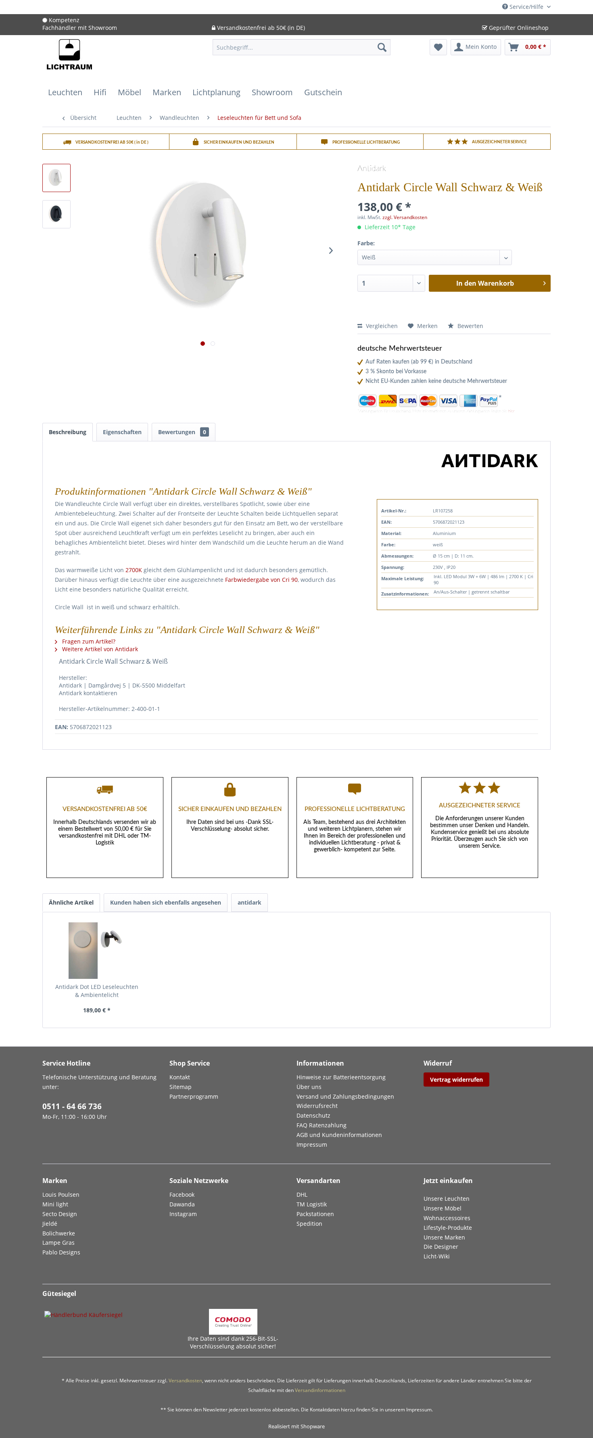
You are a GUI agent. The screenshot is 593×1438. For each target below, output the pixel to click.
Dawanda (182, 1204)
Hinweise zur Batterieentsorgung (341, 1077)
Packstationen (315, 1214)
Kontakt (179, 1077)
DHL (301, 1194)
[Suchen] (382, 47)
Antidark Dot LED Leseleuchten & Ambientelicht (96, 991)
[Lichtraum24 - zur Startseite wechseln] (69, 59)
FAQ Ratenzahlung (321, 1125)
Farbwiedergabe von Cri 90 (261, 579)
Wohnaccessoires (447, 1218)
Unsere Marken (444, 1237)
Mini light (55, 1204)
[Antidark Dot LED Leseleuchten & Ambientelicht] (97, 950)
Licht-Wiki (437, 1256)
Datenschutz (313, 1115)
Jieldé (49, 1223)
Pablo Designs (61, 1252)
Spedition (309, 1223)
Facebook (181, 1194)
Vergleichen (381, 326)
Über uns (309, 1087)
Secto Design (59, 1214)
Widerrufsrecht (317, 1106)
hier (511, 411)
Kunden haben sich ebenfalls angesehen (165, 902)
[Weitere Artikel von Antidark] (489, 468)
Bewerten (469, 326)
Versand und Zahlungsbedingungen (345, 1096)
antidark (249, 902)
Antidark (371, 169)
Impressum (311, 1144)
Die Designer (441, 1246)
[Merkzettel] (438, 47)
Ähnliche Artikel (71, 902)
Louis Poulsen (60, 1194)
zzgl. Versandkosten (404, 217)
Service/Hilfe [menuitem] (526, 6)
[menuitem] (301, 51)
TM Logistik (311, 1204)
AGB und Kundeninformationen (339, 1135)
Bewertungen (182, 432)
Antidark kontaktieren (88, 693)
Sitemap (180, 1087)
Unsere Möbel (442, 1208)
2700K (133, 570)
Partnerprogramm (193, 1096)
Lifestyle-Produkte (448, 1227)
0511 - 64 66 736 (72, 1106)
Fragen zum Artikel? (88, 641)
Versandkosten (185, 1380)
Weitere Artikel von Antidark (99, 649)
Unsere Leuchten (447, 1198)
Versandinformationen (320, 1390)
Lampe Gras (58, 1242)
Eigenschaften (122, 432)
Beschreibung (67, 432)
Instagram (183, 1214)
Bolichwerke (58, 1233)
